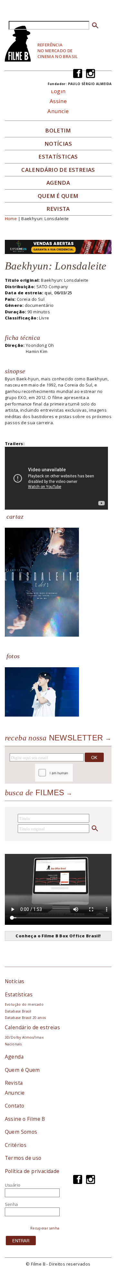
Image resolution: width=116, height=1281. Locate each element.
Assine (58, 101)
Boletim (58, 130)
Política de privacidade (32, 1171)
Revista (58, 209)
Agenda (58, 183)
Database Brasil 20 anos (25, 1017)
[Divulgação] (42, 581)
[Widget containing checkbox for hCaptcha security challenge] (71, 772)
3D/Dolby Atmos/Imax (24, 1037)
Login (58, 91)
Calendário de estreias (32, 1027)
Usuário (13, 1185)
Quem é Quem (22, 1069)
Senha (11, 1204)
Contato (14, 1105)
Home (11, 218)
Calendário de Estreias (58, 170)
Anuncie (58, 111)
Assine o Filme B (25, 1118)
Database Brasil (18, 1011)
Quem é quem (58, 196)
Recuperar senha (45, 1228)
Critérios (16, 1145)
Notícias (58, 144)
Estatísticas (58, 156)
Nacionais (13, 1044)
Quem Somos (21, 1131)
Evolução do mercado (24, 1004)
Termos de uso (23, 1157)
